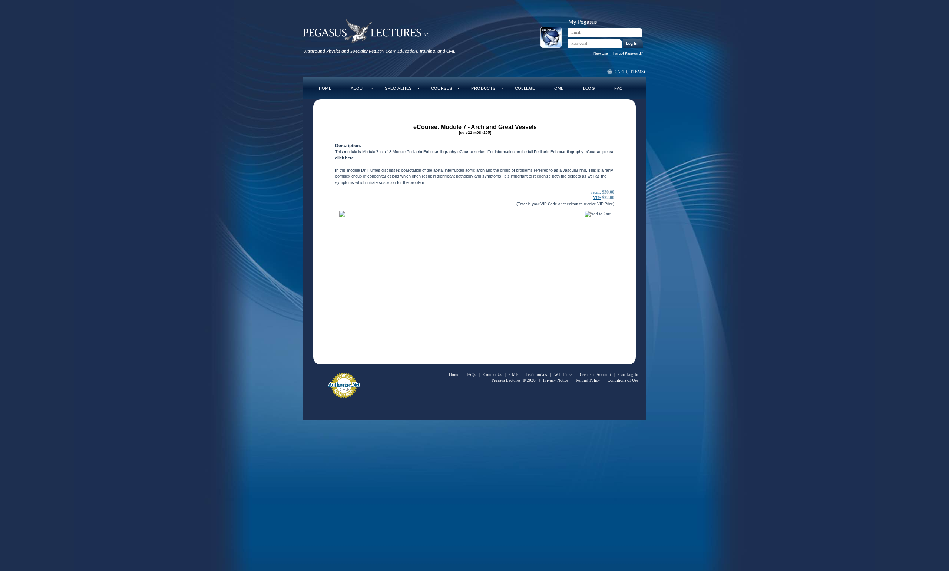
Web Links (563, 374)
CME (513, 374)
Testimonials (536, 374)
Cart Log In (628, 374)
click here (344, 158)
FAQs (471, 374)
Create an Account (595, 374)
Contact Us (492, 374)
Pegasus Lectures (506, 380)
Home (454, 374)
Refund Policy (588, 380)
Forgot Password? (628, 54)
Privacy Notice (555, 380)
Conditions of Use (623, 380)
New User (601, 54)
